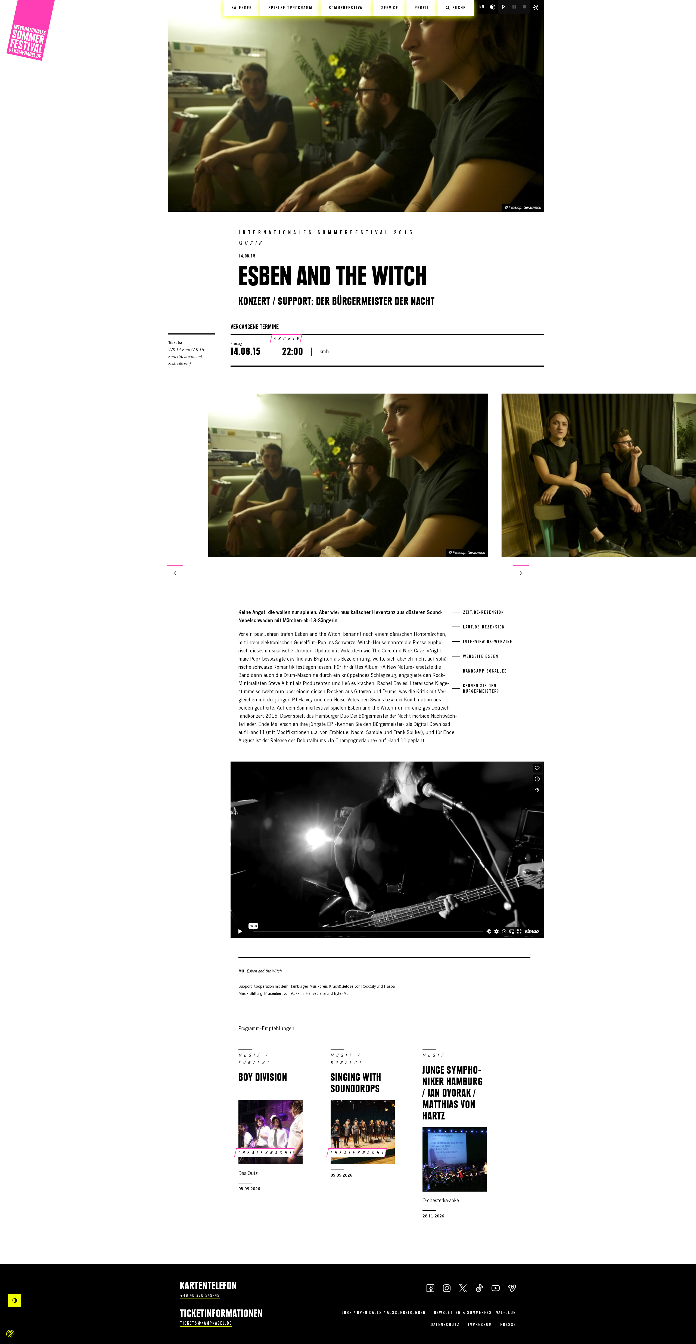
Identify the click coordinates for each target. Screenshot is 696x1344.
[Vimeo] (512, 1287)
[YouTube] (496, 1287)
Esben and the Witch (264, 972)
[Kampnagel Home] (30, 30)
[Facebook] (430, 1287)
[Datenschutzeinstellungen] (10, 1333)
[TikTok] (479, 1287)
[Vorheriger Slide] (175, 573)
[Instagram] (447, 1287)
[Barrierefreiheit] (492, 7)
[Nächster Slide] (521, 573)
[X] (463, 1287)
